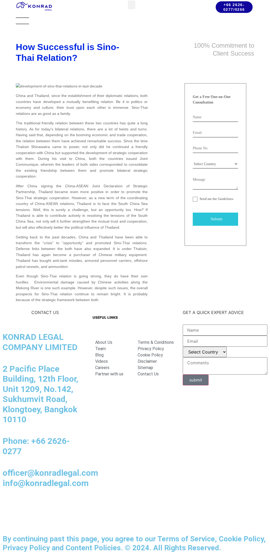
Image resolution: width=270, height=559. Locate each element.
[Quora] (23, 519)
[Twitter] (67, 504)
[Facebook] (23, 504)
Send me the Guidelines (216, 199)
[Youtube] (52, 504)
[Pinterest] (9, 519)
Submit (216, 219)
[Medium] (38, 504)
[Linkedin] (9, 504)
